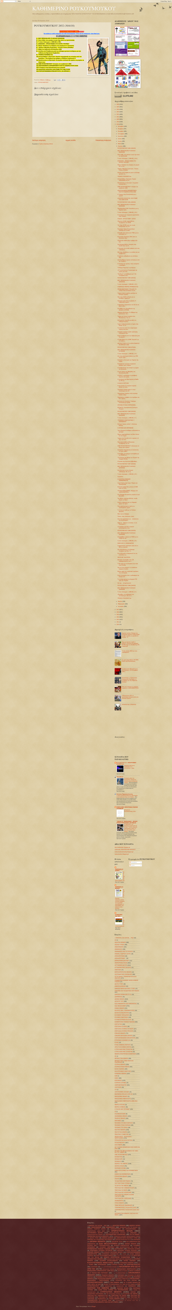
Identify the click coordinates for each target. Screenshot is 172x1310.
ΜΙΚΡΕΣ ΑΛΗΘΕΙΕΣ (120, 1107)
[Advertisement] (124, 724)
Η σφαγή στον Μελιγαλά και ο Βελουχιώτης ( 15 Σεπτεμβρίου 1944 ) (130, 670)
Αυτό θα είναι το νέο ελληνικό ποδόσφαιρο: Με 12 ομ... (125, 471)
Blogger (94, 1306)
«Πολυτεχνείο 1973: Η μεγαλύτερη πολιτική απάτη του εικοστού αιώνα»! (130, 697)
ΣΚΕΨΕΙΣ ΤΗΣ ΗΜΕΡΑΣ (121, 1163)
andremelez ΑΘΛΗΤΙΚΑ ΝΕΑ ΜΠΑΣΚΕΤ (125, 849)
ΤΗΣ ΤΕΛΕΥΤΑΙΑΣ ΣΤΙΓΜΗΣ (122, 1183)
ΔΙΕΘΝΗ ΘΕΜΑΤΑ (119, 999)
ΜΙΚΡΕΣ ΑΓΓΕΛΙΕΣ (120, 1104)
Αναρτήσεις (134, 862)
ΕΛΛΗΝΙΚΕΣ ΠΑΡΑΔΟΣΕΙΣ (122, 1015)
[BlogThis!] (59, 80)
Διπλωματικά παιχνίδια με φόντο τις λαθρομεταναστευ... (127, 320)
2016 (118, 612)
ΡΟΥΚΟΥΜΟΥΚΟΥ (43, 82)
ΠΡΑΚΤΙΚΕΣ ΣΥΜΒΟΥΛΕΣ (122, 1134)
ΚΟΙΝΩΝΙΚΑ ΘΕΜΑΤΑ (120, 1073)
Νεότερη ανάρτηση (39, 140)
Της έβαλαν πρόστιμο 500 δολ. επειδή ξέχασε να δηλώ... (127, 499)
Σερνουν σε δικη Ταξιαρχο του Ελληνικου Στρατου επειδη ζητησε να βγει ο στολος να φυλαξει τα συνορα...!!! (131, 635)
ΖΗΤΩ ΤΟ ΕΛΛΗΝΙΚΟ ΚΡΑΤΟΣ (123, 1047)
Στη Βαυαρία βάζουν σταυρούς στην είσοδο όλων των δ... (127, 245)
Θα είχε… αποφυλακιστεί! (124, 583)
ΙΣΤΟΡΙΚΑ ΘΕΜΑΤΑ (120, 1064)
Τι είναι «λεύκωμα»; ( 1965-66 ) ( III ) (127, 540)
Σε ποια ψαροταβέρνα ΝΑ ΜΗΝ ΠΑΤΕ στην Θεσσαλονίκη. (130, 660)
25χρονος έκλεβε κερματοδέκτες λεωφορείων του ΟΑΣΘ (126, 222)
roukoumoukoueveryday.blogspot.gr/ (124, 851)
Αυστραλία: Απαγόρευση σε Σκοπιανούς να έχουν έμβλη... (128, 450)
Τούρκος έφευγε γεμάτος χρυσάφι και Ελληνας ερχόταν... (127, 293)
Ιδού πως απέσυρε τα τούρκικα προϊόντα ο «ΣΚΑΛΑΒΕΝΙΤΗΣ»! (130, 687)
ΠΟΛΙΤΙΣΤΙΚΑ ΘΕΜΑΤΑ (121, 1132)
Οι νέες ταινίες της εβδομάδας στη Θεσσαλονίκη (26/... (126, 372)
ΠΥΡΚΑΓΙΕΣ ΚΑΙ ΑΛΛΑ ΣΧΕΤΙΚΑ (123, 1140)
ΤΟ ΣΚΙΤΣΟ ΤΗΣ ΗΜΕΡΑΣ (122, 1185)
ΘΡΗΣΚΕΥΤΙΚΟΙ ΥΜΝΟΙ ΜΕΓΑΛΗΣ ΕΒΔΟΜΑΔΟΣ (119, 1259)
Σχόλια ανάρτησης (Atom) (46, 144)
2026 (118, 104)
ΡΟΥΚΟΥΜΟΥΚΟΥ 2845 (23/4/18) (127, 585)
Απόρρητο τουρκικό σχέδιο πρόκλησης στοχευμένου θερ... (128, 332)
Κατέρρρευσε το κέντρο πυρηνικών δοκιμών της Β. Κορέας (127, 364)
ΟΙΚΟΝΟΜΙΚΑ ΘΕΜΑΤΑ (121, 1116)
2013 (118, 619)
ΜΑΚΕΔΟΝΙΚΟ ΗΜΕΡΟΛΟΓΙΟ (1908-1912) (126, 1101)
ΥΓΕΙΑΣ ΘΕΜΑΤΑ (119, 1203)
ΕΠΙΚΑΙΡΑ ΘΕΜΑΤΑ (120, 1033)
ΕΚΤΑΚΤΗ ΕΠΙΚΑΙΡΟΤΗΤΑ (122, 1013)
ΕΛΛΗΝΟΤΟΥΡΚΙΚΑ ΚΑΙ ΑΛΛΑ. (123, 1019)
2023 (118, 111)
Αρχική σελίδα (71, 140)
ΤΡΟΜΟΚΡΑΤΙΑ (119, 1200)
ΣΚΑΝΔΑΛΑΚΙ (118, 1156)
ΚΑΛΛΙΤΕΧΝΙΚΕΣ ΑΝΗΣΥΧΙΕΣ (123, 1071)
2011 (118, 622)
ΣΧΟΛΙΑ (117, 1178)
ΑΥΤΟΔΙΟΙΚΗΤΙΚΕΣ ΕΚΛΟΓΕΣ (123, 967)
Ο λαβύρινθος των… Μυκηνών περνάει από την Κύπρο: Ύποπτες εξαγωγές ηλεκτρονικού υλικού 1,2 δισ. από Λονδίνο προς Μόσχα (130, 828)
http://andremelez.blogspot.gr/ (122, 847)
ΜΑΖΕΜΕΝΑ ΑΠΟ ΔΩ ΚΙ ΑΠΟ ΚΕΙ (124, 1094)
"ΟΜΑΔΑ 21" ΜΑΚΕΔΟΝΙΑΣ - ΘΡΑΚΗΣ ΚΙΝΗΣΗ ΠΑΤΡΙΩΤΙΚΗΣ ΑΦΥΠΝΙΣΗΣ (127, 822)
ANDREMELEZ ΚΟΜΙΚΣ (119, 870)
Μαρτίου (120, 601)
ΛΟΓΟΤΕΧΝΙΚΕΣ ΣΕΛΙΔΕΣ (122, 1092)
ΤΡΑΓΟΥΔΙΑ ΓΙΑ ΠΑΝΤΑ (121, 1190)
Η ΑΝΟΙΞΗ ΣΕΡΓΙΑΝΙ (123, 383)
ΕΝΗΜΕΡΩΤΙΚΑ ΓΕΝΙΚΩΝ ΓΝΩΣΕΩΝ (125, 1022)
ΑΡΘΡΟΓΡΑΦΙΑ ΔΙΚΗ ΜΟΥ (122, 960)
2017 (118, 609)
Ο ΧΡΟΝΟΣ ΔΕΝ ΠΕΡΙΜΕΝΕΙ (125, 428)
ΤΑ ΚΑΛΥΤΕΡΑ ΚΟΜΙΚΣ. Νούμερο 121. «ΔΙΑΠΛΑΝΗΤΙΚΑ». (128, 491)
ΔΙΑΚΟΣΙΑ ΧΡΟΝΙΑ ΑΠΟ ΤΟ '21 (123, 994)
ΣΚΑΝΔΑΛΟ (118, 1161)
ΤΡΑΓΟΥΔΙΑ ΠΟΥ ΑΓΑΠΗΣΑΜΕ (123, 1192)
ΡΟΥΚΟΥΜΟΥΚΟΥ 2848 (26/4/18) (127, 411)
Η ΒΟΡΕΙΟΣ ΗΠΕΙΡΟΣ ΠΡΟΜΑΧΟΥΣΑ (128, 286)
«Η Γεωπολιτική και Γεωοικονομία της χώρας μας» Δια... (127, 270)
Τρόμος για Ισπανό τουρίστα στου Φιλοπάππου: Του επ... (126, 317)
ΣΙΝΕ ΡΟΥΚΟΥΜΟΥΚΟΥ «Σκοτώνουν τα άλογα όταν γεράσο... (128, 446)
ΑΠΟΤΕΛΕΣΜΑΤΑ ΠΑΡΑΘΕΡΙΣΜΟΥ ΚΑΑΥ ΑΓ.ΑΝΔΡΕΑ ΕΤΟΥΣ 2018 (127, 191)
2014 (118, 617)
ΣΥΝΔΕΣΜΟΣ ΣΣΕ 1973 (118, 915)
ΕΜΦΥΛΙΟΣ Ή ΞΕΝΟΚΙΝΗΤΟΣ (126, 543)
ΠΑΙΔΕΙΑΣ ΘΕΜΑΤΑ (120, 1118)
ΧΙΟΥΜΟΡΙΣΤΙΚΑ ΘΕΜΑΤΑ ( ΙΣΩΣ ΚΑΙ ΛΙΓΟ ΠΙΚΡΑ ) (103, 1302)
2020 (118, 119)
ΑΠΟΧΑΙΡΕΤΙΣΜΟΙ (120, 956)
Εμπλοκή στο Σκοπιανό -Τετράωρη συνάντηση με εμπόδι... (127, 401)
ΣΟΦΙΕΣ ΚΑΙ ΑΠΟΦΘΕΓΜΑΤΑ (123, 1174)
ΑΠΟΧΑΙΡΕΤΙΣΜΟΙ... (120, 958)
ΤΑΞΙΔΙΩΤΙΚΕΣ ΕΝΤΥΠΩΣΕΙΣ (122, 1181)
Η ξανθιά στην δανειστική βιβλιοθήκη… (128, 461)
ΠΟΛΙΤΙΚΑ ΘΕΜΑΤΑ (120, 1129)
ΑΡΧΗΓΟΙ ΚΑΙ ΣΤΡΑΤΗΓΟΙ (129, 704)
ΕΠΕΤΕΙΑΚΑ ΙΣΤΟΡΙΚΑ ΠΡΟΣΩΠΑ (124, 1031)
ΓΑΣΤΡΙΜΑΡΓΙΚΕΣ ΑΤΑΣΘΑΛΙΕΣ (123, 974)
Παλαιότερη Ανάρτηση (103, 140)
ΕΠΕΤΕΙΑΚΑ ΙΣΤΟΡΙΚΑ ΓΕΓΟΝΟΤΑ (124, 1028)
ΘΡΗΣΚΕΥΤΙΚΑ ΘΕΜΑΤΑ (121, 1058)
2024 (118, 109)
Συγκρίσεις (120, 476)
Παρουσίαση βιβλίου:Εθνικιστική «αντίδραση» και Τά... (126, 442)
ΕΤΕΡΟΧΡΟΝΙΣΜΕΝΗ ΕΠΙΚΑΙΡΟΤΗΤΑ (125, 1038)
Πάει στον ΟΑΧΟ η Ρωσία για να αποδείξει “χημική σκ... (126, 297)
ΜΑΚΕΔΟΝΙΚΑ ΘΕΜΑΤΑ (121, 1096)
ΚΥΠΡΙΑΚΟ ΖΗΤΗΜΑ (120, 1082)
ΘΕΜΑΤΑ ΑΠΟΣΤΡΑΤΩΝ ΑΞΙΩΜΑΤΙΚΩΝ (125, 1054)
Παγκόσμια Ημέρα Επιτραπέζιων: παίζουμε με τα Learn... (126, 229)
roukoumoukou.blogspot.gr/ (122, 854)
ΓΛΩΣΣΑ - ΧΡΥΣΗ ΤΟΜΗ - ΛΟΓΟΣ (127, 218)
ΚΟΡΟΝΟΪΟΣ (118, 1080)
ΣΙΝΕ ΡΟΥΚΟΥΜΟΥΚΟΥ (121, 1154)
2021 (118, 116)
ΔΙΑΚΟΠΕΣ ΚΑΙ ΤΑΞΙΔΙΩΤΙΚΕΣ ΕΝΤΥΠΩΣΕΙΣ (127, 991)
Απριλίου (120, 146)
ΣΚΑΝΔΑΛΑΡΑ (119, 1159)
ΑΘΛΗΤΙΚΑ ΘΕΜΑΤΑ (120, 942)
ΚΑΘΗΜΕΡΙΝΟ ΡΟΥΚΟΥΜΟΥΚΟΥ (74, 8)
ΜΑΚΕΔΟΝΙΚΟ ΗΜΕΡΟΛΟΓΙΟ (123, 1098)
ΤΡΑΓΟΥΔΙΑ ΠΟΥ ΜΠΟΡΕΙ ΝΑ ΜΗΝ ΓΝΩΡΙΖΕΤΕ (112, 1297)
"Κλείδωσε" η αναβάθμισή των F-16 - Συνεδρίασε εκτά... (127, 274)
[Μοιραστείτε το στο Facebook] (63, 80)
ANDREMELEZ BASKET (119, 887)
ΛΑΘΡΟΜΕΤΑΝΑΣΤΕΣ (121, 1085)
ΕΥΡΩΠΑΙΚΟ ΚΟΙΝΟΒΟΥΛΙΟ (122, 1040)
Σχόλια (133, 865)
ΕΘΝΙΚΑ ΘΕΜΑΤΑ (119, 1008)
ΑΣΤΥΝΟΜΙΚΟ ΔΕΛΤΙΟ (121, 965)
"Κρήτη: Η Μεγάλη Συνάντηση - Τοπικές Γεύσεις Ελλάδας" (128, 169)
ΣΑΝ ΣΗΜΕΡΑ (118, 1145)
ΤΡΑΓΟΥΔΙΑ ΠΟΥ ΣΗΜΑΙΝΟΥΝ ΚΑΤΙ (124, 1188)
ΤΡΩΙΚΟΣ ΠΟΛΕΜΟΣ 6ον (124, 176)
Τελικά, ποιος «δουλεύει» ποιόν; (126, 516)
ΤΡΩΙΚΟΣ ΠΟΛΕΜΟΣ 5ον (124, 598)
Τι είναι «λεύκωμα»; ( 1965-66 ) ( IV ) (127, 474)
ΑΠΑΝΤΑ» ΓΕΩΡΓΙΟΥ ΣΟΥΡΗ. (123, 953)
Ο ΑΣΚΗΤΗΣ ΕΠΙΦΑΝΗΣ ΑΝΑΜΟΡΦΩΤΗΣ (124, 479)
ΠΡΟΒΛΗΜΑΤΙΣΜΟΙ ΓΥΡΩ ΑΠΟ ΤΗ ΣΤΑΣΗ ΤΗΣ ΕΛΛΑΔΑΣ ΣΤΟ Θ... (127, 289)
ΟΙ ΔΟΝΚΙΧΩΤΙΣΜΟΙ (120, 1113)
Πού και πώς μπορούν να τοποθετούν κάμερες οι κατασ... (127, 568)
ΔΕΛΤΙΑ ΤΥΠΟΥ (119, 984)
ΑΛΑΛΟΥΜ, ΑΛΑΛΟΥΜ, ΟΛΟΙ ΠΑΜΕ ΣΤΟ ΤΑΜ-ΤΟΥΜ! (127, 199)
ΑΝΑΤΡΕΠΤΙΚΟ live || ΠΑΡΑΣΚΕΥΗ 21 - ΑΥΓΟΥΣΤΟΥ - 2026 (129, 767)
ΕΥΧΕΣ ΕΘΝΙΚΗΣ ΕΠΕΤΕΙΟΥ (123, 1044)
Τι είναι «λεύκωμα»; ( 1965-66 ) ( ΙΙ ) (127, 592)
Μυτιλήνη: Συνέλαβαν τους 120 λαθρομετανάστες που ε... (126, 560)
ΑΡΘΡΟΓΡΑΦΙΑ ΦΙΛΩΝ (121, 963)
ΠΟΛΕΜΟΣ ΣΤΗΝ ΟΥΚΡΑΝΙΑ (122, 1125)
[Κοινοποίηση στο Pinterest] (64, 80)
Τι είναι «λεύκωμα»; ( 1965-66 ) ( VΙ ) (127, 353)
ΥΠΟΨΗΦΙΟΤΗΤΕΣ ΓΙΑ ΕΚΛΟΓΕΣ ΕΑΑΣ (125, 1207)
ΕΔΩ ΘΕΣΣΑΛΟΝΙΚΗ (120, 1006)
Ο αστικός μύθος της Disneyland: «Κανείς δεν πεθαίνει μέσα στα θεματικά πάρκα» (130, 780)
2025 (118, 107)
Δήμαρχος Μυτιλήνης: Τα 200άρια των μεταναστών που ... (127, 313)
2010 (118, 624)
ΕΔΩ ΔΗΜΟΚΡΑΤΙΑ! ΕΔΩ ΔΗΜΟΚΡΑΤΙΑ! (126, 1003)
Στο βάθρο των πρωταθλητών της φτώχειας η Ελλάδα (126, 309)
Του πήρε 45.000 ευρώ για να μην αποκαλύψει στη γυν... (126, 225)
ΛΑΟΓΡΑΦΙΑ (118, 1087)
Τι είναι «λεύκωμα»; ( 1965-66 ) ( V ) (127, 417)
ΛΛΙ (116, 1089)
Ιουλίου (120, 138)
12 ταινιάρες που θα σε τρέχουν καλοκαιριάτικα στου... (126, 527)
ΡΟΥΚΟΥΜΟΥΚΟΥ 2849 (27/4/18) (127, 347)
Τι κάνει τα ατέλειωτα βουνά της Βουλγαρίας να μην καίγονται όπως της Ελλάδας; (127, 796)
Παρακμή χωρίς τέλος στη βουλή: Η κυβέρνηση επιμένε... (127, 301)
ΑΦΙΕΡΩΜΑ (118, 969)
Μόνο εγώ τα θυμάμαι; (123, 514)
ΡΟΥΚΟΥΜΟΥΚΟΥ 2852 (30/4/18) (127, 148)
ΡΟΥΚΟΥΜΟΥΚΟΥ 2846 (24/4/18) (127, 530)
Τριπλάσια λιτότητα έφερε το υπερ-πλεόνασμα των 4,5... (127, 390)
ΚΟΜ (116, 1076)
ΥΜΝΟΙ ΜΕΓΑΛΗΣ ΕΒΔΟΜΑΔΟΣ (123, 1205)
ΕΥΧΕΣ (117, 1042)
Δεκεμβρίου (121, 126)
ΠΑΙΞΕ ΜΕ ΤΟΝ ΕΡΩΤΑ (124, 557)
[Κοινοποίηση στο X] (61, 80)
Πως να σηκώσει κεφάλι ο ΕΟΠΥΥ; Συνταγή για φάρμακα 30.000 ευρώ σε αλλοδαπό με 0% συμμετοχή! (130, 644)
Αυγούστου (121, 136)
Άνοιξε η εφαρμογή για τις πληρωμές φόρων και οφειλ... (127, 503)
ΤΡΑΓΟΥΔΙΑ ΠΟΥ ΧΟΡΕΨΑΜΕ (123, 1198)
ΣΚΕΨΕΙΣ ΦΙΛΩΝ (119, 1166)
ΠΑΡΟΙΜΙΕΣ (118, 1120)
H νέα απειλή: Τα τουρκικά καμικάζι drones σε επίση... (127, 386)
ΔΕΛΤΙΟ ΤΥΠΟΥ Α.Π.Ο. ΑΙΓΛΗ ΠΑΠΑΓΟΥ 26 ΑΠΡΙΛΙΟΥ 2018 (129, 344)
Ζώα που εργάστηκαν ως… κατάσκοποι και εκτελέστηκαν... (128, 519)
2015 (118, 614)
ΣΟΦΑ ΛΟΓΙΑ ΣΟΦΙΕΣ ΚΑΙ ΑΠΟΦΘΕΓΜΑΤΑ (126, 1170)
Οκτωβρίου (121, 131)
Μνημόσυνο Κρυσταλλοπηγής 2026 (130, 810)
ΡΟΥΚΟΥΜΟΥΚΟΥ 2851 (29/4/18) (127, 202)
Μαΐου (119, 143)
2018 (118, 124)
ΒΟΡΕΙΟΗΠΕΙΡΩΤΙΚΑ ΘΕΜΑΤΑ (123, 972)
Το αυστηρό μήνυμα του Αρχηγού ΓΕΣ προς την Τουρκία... (127, 580)
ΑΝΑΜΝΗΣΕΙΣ (118, 949)
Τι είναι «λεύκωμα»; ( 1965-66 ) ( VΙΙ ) (127, 212)
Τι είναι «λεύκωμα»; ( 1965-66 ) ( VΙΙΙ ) (128, 158)
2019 (118, 121)
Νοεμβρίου (121, 128)
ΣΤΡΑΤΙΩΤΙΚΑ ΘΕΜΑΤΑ (121, 1176)
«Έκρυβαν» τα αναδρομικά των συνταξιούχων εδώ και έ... (126, 595)
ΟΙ (115, 1111)
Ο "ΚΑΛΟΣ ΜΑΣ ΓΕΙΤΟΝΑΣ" (122, 1109)
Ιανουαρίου (121, 606)
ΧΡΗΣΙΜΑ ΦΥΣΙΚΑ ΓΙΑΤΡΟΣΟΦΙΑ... (127, 405)
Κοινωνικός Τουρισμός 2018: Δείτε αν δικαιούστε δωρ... (127, 237)
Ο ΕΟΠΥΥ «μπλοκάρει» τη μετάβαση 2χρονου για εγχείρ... (127, 376)
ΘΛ (115, 1056)
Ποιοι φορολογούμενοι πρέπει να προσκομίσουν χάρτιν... (126, 506)
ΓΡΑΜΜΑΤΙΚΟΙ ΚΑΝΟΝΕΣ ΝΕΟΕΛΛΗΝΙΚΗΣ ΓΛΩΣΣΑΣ (126, 1236)
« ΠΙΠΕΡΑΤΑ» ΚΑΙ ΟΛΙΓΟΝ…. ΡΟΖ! (124, 938)
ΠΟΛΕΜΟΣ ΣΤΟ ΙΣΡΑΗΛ (121, 1127)
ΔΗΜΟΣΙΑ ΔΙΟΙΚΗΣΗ (120, 986)
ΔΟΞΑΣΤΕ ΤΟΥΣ (119, 1001)
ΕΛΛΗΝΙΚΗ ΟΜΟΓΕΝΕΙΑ (121, 1017)
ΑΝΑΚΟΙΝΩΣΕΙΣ (119, 947)
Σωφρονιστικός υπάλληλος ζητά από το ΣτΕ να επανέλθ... (128, 546)
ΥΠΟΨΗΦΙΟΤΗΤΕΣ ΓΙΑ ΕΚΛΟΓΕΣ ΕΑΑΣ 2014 (127, 1209)
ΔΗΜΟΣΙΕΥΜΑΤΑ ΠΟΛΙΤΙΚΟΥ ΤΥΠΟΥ (125, 988)
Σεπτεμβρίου (121, 133)
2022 (118, 114)
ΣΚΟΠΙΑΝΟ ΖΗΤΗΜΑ (120, 1168)
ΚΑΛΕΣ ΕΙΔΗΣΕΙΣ (119, 1069)
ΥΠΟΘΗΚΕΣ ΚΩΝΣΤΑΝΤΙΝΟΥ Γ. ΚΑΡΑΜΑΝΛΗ (126, 421)
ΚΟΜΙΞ (116, 1078)
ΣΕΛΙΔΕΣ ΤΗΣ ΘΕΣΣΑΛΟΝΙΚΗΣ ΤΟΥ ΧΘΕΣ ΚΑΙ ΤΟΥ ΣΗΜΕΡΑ (119, 1284)
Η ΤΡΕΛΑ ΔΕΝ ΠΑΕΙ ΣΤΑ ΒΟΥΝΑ (123, 1049)
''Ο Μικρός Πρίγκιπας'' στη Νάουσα (127, 267)
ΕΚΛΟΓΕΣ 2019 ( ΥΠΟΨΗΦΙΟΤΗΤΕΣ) (125, 1010)
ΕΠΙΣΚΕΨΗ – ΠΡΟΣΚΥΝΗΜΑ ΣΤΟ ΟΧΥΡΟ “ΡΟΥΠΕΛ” (127, 161)
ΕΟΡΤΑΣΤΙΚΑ (118, 1024)
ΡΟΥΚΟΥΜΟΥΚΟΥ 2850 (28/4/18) (127, 278)
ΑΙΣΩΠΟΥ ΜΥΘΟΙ (119, 944)
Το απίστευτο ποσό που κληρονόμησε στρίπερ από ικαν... (127, 328)
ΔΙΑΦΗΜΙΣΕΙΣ (118, 996)
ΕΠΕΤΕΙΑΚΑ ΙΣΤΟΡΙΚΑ (121, 1026)
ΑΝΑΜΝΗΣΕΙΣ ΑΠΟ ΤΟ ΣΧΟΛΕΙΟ (124, 951)
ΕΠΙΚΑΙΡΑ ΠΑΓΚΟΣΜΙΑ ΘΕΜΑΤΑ (123, 1035)
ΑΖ (115, 940)
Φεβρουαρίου (121, 604)
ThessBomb (120, 777)
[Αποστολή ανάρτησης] (54, 80)
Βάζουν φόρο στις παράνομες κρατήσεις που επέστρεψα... (128, 572)
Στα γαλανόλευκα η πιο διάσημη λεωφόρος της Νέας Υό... (126, 550)
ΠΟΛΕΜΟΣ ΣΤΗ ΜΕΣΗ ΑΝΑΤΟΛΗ (124, 1123)
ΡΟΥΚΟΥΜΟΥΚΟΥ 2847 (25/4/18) (127, 464)
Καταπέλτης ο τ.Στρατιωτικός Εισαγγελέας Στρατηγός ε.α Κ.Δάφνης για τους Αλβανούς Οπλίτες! (129, 680)
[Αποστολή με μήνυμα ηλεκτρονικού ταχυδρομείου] (58, 80)
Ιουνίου (120, 141)
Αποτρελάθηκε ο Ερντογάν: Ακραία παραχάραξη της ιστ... (127, 179)
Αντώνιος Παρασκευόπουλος (125, 794)
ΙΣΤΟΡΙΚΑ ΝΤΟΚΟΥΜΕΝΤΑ (122, 1066)
